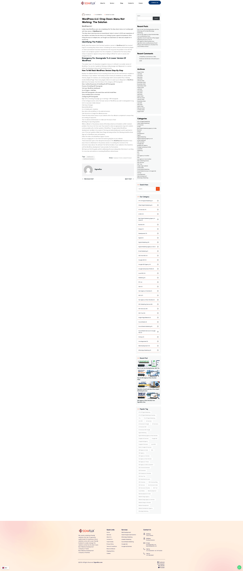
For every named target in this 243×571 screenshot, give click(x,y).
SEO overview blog (153, 482)
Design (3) (141, 229)
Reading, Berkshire (150, 540)
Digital (138, 135)
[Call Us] (144, 549)
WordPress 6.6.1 (97, 31)
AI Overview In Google (144, 424)
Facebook (116, 158)
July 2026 (139, 74)
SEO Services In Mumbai (144, 488)
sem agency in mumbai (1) (145, 291)
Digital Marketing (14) (143, 242)
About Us (102, 3)
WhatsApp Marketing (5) (144, 350)
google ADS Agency (142, 145)
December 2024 (141, 101)
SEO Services (140, 162)
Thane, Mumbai (149, 535)
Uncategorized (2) (143, 341)
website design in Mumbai (145, 502)
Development (140, 133)
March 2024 (140, 106)
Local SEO (139, 149)
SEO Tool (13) (141, 313)
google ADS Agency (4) (144, 264)
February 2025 (141, 97)
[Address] (144, 534)
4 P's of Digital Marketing (143, 121)
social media (140, 167)
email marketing (141, 140)
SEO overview (142, 482)
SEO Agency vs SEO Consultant (146, 464)
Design (139, 131)
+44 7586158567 (150, 555)
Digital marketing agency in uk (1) (146, 246)
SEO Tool (139, 164)
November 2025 (141, 84)
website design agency (144, 496)
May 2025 (139, 92)
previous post (89, 179)
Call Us (148, 549)
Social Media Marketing (143, 169)
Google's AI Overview (144, 438)
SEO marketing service (143, 160)
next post (128, 179)
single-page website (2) (144, 317)
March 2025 (140, 96)
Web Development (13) (144, 345)
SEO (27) (140, 295)
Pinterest (129, 158)
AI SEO (139, 126)
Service (112, 3)
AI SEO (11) (141, 214)
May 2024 (139, 104)
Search (138, 15)
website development (144, 505)
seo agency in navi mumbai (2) (146, 300)
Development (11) (142, 233)
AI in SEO (141, 421)
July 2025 (139, 89)
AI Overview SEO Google (144, 429)
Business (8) (141, 224)
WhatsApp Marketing (142, 178)
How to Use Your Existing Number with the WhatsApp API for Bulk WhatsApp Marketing (148, 31)
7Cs (139, 418)
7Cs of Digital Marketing (149, 418)
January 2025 (140, 99)
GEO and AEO (140, 142)
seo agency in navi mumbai (144, 159)
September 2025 (141, 86)
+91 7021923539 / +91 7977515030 (154, 550)
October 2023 (141, 109)
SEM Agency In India (143, 450)
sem (138, 154)
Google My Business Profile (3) (146, 269)
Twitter (121, 158)
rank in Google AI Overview (145, 447)
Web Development (142, 176)
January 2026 (140, 80)
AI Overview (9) (142, 209)
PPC (138, 152)
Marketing (140, 150)
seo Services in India (153, 485)
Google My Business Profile (144, 147)
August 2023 (140, 111)
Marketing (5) (141, 277)
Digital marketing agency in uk (145, 138)
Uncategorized (141, 174)
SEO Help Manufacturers (144, 479)
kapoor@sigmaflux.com (151, 546)
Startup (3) (141, 337)
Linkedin (125, 158)
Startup (139, 172)
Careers (141, 3)
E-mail (148, 543)
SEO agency (141, 453)
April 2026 (139, 79)
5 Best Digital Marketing (143, 123)
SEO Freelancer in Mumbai (145, 473)
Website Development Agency (146, 508)
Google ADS (140, 143)
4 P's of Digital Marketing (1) (145, 200)
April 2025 (139, 94)
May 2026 (139, 77)
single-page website (142, 166)
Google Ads (154, 438)
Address (148, 534)
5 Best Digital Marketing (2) (145, 205)
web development (152, 490)
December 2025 (141, 82)
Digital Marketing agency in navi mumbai (148, 435)
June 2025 (140, 91)
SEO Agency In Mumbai (144, 456)
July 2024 (139, 103)
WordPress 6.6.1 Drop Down (89, 158)
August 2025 (140, 87)
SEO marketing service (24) (145, 304)
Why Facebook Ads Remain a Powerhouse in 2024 (149, 58)
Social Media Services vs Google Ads (146, 171)
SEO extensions (142, 470)
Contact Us (131, 3)
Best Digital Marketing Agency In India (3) (146, 219)
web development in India (145, 493)
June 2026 (140, 75)
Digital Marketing (141, 137)
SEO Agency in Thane (144, 461)
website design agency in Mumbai (146, 499)
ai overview (149, 421)
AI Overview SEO (142, 426)
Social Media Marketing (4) (145, 326)
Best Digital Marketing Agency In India (146, 128)
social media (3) (142, 322)
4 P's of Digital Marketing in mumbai (147, 415)
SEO (138, 157)
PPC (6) (140, 282)
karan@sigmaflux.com (151, 544)
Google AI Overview (143, 444)
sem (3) (140, 286)
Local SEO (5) (141, 273)
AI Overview (140, 125)
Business (139, 130)
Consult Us (154, 2)
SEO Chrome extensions (144, 467)
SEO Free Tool (142, 476)
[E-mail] (144, 543)
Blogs (121, 3)
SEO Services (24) (143, 308)
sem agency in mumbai (143, 155)
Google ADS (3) (142, 260)
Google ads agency (143, 441)
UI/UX (121, 33)
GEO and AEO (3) (142, 255)
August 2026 (140, 72)
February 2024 (141, 108)
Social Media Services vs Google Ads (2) (146, 331)
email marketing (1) (143, 251)
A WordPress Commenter (145, 56)
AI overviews (155, 424)
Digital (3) (140, 238)
